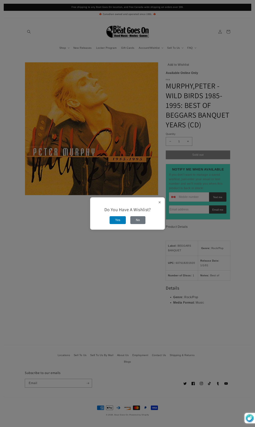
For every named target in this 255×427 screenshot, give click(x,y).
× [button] (159, 202)
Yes (117, 220)
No (138, 220)
